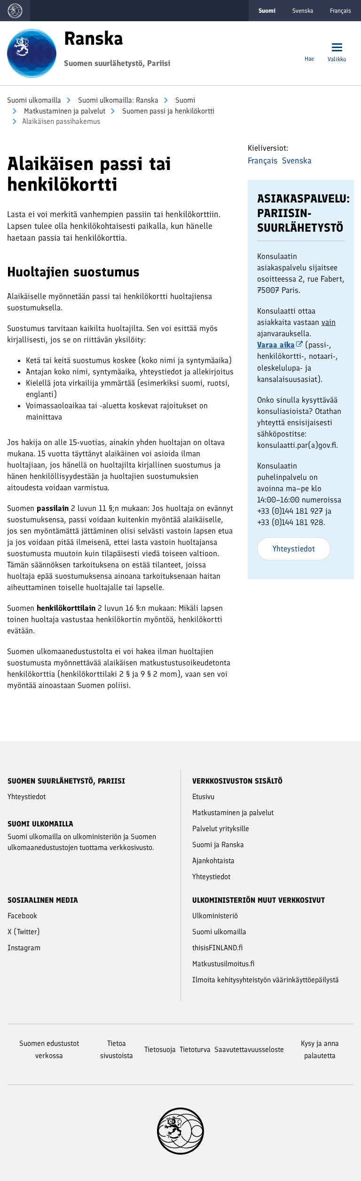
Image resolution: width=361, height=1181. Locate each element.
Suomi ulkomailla (34, 100)
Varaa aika (276, 344)
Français (340, 10)
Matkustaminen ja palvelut (63, 110)
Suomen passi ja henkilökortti (167, 110)
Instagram (24, 947)
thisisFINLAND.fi (217, 947)
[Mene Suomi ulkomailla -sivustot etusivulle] (15, 10)
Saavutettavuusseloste (249, 1049)
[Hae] (309, 48)
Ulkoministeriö (215, 915)
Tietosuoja (160, 1049)
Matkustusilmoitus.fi (223, 963)
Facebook (22, 915)
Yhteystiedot (294, 548)
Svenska (302, 10)
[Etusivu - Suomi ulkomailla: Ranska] (31, 52)
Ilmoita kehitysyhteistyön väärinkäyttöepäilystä (265, 979)
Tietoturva (195, 1049)
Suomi (184, 100)
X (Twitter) (24, 931)
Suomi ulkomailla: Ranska (117, 100)
